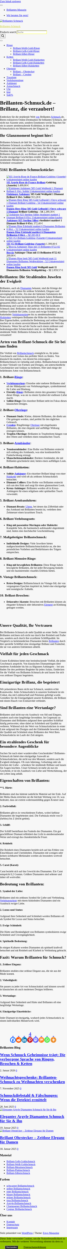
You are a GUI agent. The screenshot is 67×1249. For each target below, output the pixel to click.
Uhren (29, 506)
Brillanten (54, 641)
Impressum (12, 1227)
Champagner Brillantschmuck (22, 1206)
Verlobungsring (20, 314)
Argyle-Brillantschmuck (19, 1203)
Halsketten (5, 317)
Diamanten (26, 288)
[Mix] (41, 1037)
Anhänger (12, 83)
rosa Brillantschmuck (17, 1200)
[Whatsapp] (47, 1037)
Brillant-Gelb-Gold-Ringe (26, 51)
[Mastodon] (36, 1037)
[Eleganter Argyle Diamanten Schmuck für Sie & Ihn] (28, 1109)
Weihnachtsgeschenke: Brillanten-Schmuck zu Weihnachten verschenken (32, 1079)
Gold (34, 267)
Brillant (41, 182)
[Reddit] (18, 1037)
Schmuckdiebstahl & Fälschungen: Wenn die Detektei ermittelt (29, 1097)
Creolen (11, 425)
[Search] (3, 36)
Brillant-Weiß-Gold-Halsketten (29, 59)
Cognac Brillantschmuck (19, 1209)
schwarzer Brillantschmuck (20, 1185)
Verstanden (11, 1247)
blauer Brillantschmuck (18, 1194)
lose (9, 92)
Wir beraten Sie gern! (17, 15)
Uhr (9, 89)
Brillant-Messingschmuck (20, 1167)
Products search (8, 32)
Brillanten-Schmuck (10, 26)
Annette (40, 243)
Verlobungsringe (15, 80)
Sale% (10, 95)
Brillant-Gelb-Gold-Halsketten (28, 62)
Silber (35, 220)
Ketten (10, 57)
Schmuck (56, 116)
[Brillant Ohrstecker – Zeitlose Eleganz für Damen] (27, 1130)
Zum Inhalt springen (10, 1)
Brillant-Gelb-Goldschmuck (21, 1161)
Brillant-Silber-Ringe (23, 54)
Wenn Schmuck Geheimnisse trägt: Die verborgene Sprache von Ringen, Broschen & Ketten (32, 1059)
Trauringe (11, 77)
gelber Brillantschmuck (18, 1188)
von (38, 116)
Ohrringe (11, 68)
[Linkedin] (24, 1037)
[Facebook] (13, 1037)
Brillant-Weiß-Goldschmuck (21, 1164)
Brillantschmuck (25, 353)
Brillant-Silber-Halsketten (26, 65)
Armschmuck (13, 86)
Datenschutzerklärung (35, 1247)
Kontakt (11, 1221)
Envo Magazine (51, 1233)
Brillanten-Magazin (16, 9)
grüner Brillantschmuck (19, 1197)
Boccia (10, 252)
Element (48, 604)
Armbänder (22, 443)
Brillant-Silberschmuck (18, 1173)
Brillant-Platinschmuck (18, 1170)
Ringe (10, 45)
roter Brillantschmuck (18, 1191)
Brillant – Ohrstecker (23, 71)
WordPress (27, 1233)
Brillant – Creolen (22, 74)
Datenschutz (13, 1224)
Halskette (11, 476)
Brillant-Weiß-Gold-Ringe (26, 48)
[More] (53, 1037)
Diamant (13, 211)
